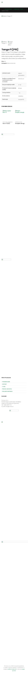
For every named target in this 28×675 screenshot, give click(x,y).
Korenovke (12, 63)
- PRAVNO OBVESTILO (7, 389)
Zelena (8, 63)
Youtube (6, 254)
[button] (25, 3)
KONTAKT (4, 384)
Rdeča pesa (5, 122)
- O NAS (3, 386)
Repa (21, 122)
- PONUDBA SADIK (6, 381)
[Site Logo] (5, 4)
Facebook (3, 254)
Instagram (8, 254)
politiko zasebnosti (12, 669)
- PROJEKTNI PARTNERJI (7, 391)
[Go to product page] (8, 115)
